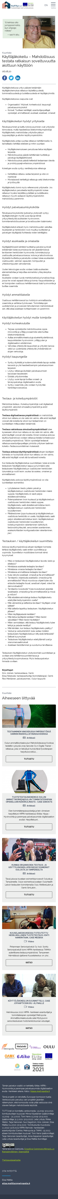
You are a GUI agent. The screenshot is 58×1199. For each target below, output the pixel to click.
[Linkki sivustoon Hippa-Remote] (27, 1068)
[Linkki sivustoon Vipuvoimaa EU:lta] (37, 1057)
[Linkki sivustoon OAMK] (10, 1058)
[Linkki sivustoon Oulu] (50, 1048)
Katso (29, 962)
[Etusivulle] (18, 5)
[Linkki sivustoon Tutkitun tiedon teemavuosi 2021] (38, 1068)
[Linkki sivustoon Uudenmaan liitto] (18, 1068)
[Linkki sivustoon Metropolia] (8, 1047)
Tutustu (29, 759)
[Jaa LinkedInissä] (17, 77)
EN (46, 5)
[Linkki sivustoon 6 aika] (24, 1057)
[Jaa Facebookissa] (5, 77)
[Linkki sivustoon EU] (49, 1057)
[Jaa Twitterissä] (11, 77)
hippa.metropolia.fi (40, 1091)
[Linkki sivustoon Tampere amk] (36, 1047)
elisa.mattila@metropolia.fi (16, 1183)
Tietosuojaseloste (11, 1160)
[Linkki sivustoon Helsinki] (22, 1048)
